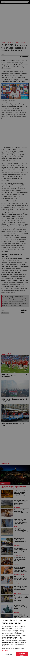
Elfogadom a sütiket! (22, 654)
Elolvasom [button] (5, 650)
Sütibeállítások (8, 654)
